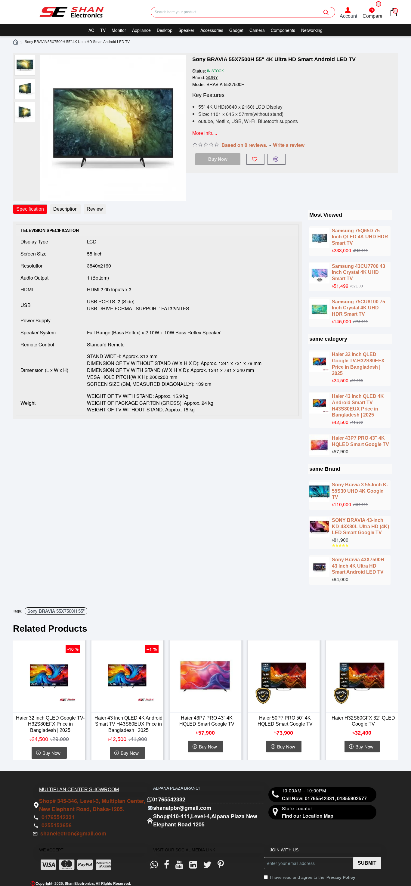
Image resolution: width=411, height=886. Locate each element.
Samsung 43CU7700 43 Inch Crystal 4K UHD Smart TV (358, 272)
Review (95, 209)
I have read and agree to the (312, 877)
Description (65, 209)
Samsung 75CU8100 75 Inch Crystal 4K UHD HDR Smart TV (358, 308)
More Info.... (204, 133)
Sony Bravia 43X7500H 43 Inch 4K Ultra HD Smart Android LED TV (358, 566)
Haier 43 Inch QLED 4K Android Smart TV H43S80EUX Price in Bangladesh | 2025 (358, 405)
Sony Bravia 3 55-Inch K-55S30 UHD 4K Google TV (360, 491)
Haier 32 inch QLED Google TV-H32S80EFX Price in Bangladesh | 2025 (358, 364)
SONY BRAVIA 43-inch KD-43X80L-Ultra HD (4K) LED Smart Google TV (360, 526)
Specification (30, 209)
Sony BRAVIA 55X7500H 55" (56, 611)
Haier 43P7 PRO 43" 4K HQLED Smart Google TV (360, 441)
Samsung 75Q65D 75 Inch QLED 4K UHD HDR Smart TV (360, 237)
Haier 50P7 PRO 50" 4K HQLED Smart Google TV (285, 721)
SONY (212, 77)
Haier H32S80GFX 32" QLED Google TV (363, 721)
